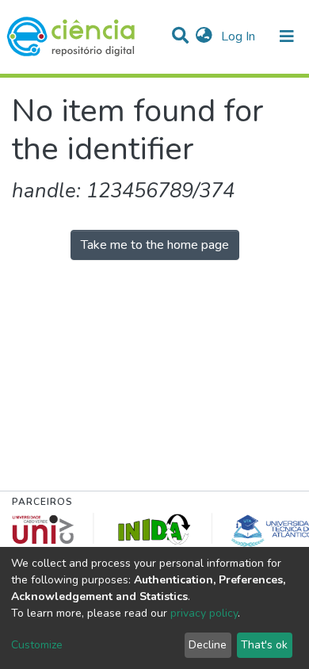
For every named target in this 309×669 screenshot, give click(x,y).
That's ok (264, 644)
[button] (204, 36)
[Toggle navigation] (287, 36)
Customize (37, 644)
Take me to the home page (155, 245)
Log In (239, 36)
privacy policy (204, 613)
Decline (208, 644)
